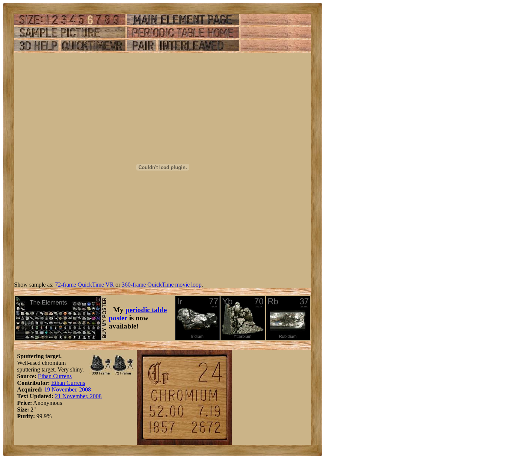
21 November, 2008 (78, 396)
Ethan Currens (55, 376)
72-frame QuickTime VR (84, 284)
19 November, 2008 (67, 389)
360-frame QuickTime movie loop (162, 284)
